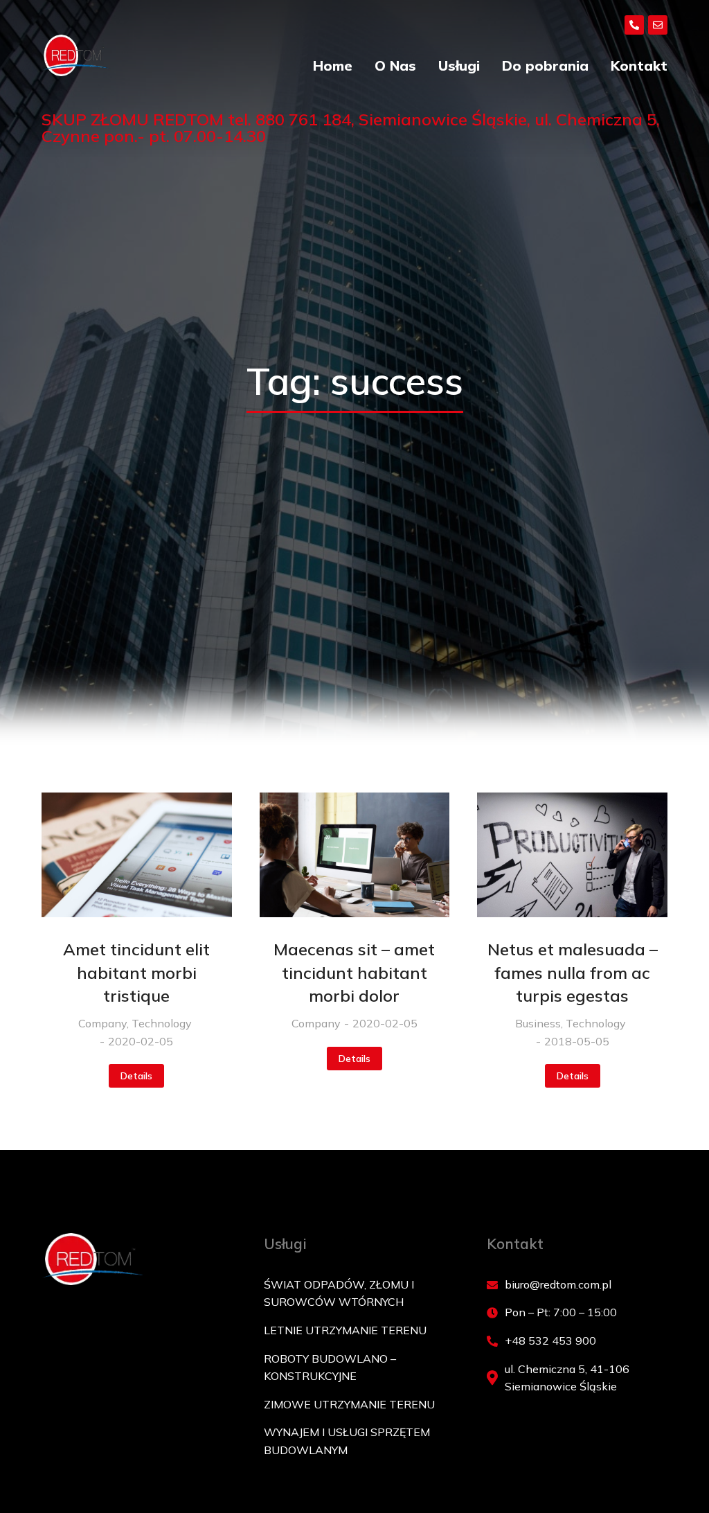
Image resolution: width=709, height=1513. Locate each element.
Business (538, 1023)
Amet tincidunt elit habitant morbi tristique (136, 972)
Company (102, 1023)
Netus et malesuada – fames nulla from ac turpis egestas (572, 972)
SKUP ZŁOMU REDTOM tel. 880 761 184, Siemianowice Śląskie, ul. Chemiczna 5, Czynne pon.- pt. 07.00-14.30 (351, 127)
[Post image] (137, 855)
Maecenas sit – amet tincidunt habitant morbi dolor (354, 972)
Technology (162, 1023)
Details (136, 1076)
